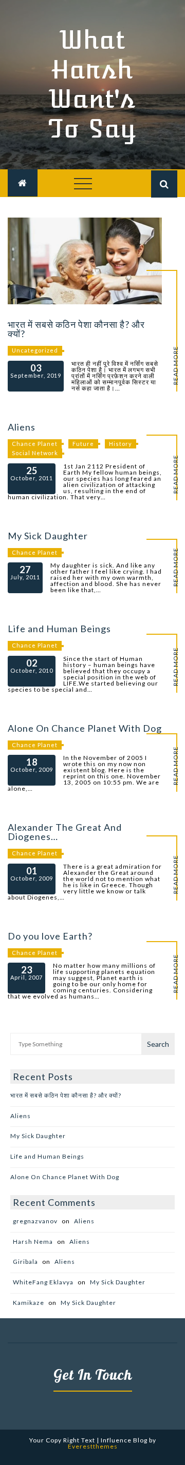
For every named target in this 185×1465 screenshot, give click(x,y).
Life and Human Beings (59, 628)
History (120, 443)
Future (83, 443)
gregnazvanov (35, 1221)
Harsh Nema (33, 1241)
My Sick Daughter (48, 535)
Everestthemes (93, 1446)
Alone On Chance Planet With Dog (85, 728)
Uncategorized (35, 350)
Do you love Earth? (50, 936)
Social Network (35, 453)
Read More (176, 365)
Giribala (25, 1261)
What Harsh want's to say (92, 84)
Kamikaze (28, 1302)
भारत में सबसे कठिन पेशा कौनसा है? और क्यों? (76, 329)
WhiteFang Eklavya (43, 1282)
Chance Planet (35, 443)
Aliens (21, 427)
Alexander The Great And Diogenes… (65, 832)
